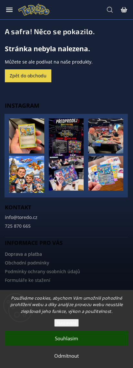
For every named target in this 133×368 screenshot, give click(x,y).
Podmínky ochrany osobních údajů (42, 271)
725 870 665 (18, 226)
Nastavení (66, 323)
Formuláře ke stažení (27, 280)
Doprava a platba (23, 254)
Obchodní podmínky (27, 263)
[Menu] (9, 9)
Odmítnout (66, 356)
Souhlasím (66, 338)
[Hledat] (110, 9)
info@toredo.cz (21, 217)
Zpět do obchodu (28, 76)
